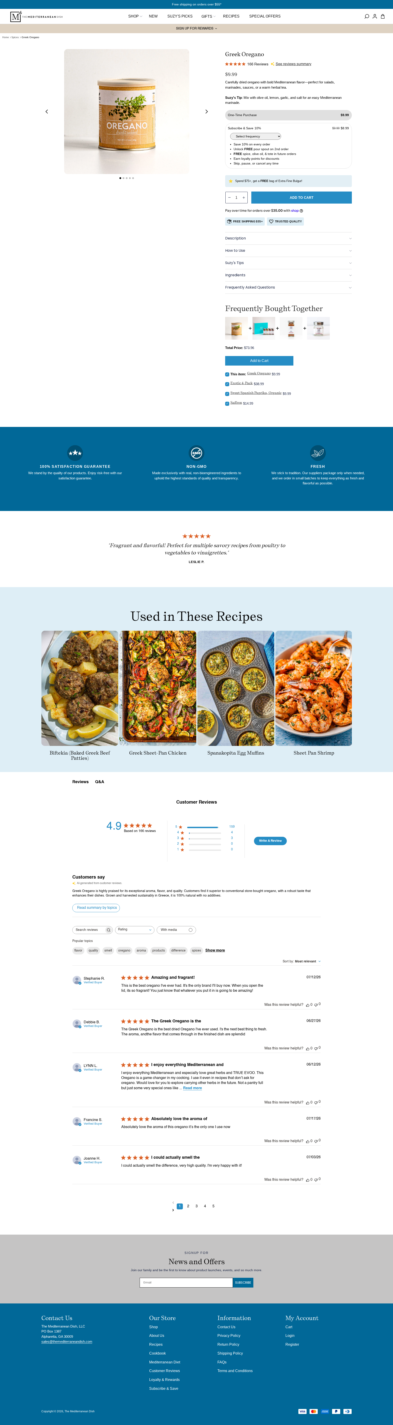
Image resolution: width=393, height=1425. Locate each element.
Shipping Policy (230, 1353)
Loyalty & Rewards (164, 1380)
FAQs (222, 1362)
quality (93, 950)
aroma (141, 950)
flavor (78, 950)
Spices (15, 37)
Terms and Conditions (235, 1371)
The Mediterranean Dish (80, 1411)
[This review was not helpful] (315, 1004)
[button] (208, 16)
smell (108, 950)
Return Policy (228, 1344)
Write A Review (270, 840)
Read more (192, 1088)
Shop (133, 16)
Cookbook (157, 1353)
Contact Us (226, 1327)
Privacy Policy (228, 1335)
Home (5, 37)
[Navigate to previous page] (196, 1202)
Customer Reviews (164, 1371)
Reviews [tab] (80, 782)
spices (196, 950)
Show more (215, 950)
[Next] (206, 111)
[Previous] (47, 111)
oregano (124, 950)
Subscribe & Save (163, 1388)
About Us (156, 1335)
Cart (288, 1327)
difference (178, 950)
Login (290, 1335)
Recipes (156, 1344)
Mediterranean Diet (164, 1362)
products (158, 950)
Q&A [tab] (99, 782)
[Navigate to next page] (196, 1210)
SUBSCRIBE (243, 1282)
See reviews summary (293, 64)
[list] (126, 111)
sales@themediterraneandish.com (66, 1341)
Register (292, 1344)
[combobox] (134, 930)
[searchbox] (88, 930)
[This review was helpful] (307, 1005)
